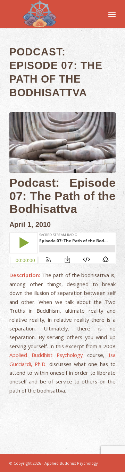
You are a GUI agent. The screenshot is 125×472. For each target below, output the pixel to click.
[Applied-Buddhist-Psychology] (51, 14)
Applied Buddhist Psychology (46, 354)
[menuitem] (112, 14)
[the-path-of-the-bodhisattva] (62, 142)
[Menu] (112, 14)
